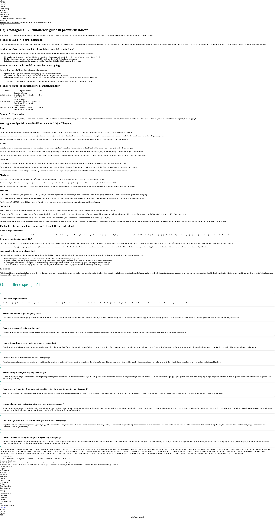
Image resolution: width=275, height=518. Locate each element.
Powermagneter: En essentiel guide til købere (48, 451)
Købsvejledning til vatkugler (140, 449)
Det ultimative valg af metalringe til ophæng (86, 449)
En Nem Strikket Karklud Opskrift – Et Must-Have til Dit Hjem (212, 449)
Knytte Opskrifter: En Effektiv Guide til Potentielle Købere (77, 453)
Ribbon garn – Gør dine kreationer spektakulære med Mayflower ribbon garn (43, 449)
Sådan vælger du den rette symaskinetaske (249, 449)
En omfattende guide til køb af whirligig (115, 449)
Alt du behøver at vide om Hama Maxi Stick (156, 451)
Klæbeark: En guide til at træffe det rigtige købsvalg (226, 453)
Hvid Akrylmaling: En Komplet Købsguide (113, 453)
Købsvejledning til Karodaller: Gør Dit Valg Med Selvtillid (193, 451)
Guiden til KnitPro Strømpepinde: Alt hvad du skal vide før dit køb (237, 451)
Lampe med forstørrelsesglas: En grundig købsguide (82, 451)
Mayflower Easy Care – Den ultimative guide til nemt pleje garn (151, 453)
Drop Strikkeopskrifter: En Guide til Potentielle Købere (170, 449)
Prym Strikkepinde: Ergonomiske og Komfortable (191, 453)
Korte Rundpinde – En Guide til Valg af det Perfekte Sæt (121, 451)
